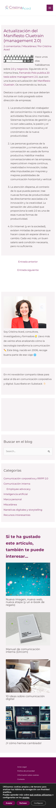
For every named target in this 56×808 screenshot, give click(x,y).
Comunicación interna (17, 483)
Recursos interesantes (17, 515)
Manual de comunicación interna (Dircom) (23, 650)
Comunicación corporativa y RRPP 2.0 (26, 478)
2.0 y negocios (19, 68)
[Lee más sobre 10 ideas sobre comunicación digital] (28, 675)
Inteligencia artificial (16, 494)
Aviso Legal (22, 767)
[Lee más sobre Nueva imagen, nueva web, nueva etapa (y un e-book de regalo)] (28, 579)
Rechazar (23, 803)
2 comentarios (12, 46)
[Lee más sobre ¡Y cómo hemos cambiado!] (28, 722)
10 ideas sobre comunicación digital (25, 697)
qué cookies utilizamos (41, 794)
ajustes (25, 797)
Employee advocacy (19, 489)
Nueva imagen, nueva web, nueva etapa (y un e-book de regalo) (25, 602)
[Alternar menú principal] (50, 8)
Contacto (21, 779)
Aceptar (9, 803)
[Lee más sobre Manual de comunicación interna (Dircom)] (28, 628)
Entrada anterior (28, 261)
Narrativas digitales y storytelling (23, 509)
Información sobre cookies (28, 775)
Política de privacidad (25, 771)
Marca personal (13, 499)
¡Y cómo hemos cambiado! (24, 743)
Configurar (38, 803)
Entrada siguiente (28, 270)
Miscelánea (29, 46)
